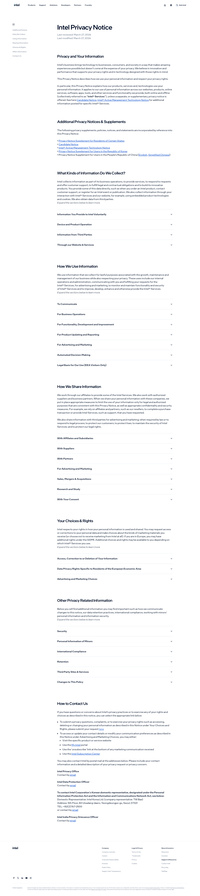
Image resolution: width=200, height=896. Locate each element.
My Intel (75, 744)
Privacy (134, 860)
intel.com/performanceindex (153, 888)
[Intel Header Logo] (17, 5)
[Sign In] (165, 5)
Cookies (134, 863)
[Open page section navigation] (13, 24)
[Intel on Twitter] (18, 878)
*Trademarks (136, 856)
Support (42, 5)
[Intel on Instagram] (30, 878)
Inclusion (105, 863)
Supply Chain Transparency (111, 871)
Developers (65, 5)
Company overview (108, 852)
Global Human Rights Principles (98, 889)
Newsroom (165, 852)
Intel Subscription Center (85, 753)
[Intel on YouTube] (26, 878)
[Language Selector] (171, 5)
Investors (164, 856)
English (143, 154)
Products (31, 5)
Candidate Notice (86, 100)
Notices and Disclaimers (178, 888)
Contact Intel (165, 863)
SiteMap (164, 871)
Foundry (88, 5)
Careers (104, 856)
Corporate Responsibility (110, 860)
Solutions (53, 5)
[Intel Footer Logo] (15, 848)
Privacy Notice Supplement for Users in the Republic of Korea (93, 151)
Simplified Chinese (158, 154)
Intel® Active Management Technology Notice (123, 100)
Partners (77, 5)
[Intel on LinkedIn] (22, 878)
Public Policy (106, 867)
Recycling (164, 867)
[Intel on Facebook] (13, 878)
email (73, 774)
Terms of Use (136, 852)
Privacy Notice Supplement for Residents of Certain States (91, 140)
